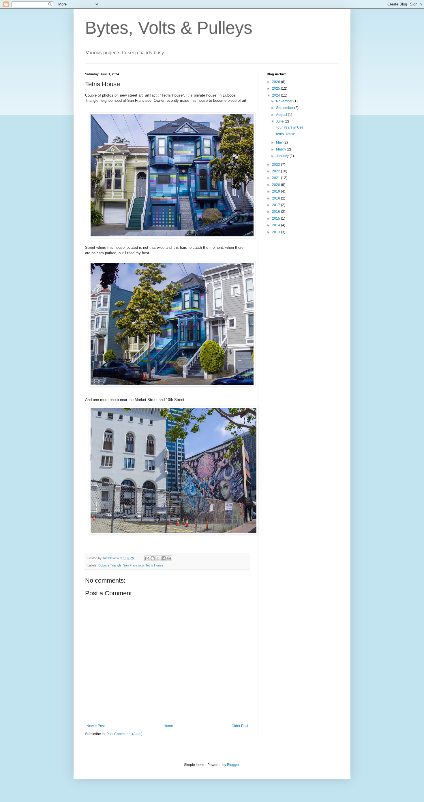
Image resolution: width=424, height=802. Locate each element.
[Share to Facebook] (163, 558)
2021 (276, 178)
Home (168, 726)
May (280, 142)
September (285, 108)
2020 (276, 185)
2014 (276, 225)
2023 (276, 165)
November (284, 101)
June (280, 121)
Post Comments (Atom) (124, 734)
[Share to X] (158, 558)
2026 (276, 82)
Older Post (240, 726)
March (281, 149)
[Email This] (147, 558)
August (282, 115)
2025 (276, 88)
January (283, 156)
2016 (276, 212)
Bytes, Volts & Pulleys (168, 27)
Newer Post (96, 726)
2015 (276, 218)
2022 (276, 171)
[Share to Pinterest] (169, 558)
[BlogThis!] (152, 558)
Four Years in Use (289, 127)
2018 (276, 198)
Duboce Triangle (109, 565)
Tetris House (154, 565)
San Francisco (133, 565)
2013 (276, 232)
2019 (276, 191)
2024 (276, 95)
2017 (276, 205)
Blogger (233, 765)
